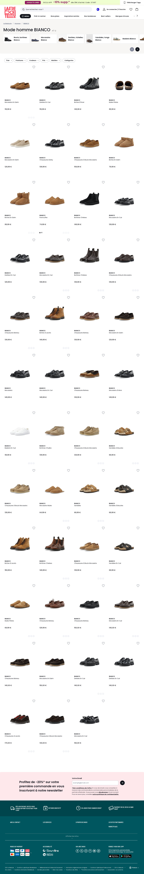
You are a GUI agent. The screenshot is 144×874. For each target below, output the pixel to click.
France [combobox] (134, 868)
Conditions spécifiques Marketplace (27, 867)
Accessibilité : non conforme (115, 870)
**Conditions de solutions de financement (92, 870)
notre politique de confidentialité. (106, 794)
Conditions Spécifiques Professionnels (100, 867)
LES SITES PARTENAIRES (116, 822)
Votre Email (77, 778)
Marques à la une (122, 16)
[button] (136, 9)
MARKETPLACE (113, 827)
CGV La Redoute (9, 867)
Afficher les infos (72, 836)
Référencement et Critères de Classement (51, 867)
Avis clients (8, 870)
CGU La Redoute (118, 867)
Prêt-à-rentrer (40, 16)
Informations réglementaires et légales (76, 867)
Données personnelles (43, 870)
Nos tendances (90, 16)
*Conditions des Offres (72, 870)
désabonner (103, 792)
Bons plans (55, 16)
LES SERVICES (47, 822)
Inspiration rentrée (71, 16)
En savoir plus (128, 852)
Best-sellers (106, 16)
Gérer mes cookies (58, 870)
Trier (8, 60)
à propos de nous (81, 822)
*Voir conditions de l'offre (82, 788)
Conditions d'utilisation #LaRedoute (24, 870)
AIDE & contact (15, 822)
